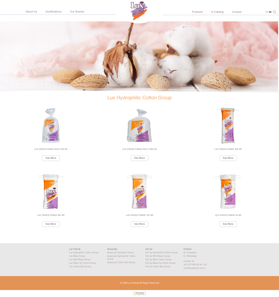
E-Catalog (217, 12)
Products (197, 12)
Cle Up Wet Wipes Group (157, 256)
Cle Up (148, 249)
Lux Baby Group (77, 256)
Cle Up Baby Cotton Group (158, 260)
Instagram (192, 253)
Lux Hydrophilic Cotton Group (83, 253)
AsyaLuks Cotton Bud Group (121, 263)
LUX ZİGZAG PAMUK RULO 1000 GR (139, 149)
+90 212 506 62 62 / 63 (195, 265)
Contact (237, 12)
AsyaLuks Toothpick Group (120, 253)
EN (270, 12)
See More (50, 158)
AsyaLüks (112, 249)
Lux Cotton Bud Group (80, 267)
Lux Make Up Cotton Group (82, 263)
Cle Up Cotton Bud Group (158, 267)
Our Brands (77, 11)
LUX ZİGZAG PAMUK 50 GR (228, 215)
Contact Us (189, 261)
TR (266, 12)
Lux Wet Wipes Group (80, 260)
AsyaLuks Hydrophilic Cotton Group (121, 257)
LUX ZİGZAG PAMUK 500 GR (228, 149)
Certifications (53, 11)
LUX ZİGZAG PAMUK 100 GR (139, 215)
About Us (31, 11)
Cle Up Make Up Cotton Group (160, 263)
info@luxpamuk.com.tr (195, 268)
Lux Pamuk (75, 249)
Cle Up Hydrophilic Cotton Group (161, 253)
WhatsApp (192, 256)
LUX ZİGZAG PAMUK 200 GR (51, 215)
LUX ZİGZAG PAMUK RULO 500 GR (50, 149)
